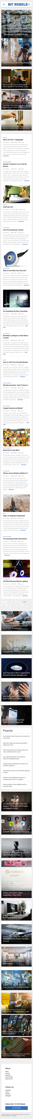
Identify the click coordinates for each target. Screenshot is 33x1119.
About (7, 1071)
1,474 (19, 602)
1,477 (9, 605)
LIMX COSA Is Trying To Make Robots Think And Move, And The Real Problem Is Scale (16, 852)
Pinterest (7, 1094)
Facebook (8, 1090)
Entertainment (7, 161)
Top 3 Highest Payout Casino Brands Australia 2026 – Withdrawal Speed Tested (16, 1010)
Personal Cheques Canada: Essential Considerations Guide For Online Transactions (15, 625)
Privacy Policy (9, 1077)
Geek (4, 360)
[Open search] (30, 3)
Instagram (8, 1095)
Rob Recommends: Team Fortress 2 (15, 385)
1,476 (3, 605)
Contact (7, 1073)
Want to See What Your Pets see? (14, 270)
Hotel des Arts (8, 207)
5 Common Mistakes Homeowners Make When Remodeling (13, 961)
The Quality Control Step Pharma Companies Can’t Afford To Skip (13, 106)
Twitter (7, 1092)
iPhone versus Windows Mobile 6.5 (15, 473)
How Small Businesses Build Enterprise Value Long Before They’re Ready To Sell (15, 85)
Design (5, 137)
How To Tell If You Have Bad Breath (15, 362)
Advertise (7, 1075)
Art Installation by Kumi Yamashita (15, 311)
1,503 (18, 605)
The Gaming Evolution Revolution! (15, 539)
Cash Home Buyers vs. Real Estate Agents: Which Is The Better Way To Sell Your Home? (16, 127)
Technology (6, 227)
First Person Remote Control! (13, 230)
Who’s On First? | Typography (13, 140)
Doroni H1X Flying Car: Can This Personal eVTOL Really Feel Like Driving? (15, 938)
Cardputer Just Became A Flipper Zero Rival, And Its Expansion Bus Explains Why (16, 1055)
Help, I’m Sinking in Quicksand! (14, 516)
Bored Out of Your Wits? (11, 450)
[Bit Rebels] (17, 6)
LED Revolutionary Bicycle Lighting (15, 581)
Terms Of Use (8, 1079)
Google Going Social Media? (13, 408)
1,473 (13, 602)
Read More (6, 156)
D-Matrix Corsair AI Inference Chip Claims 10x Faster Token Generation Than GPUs (16, 892)
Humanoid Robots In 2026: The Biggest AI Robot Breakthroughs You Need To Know (15, 806)
